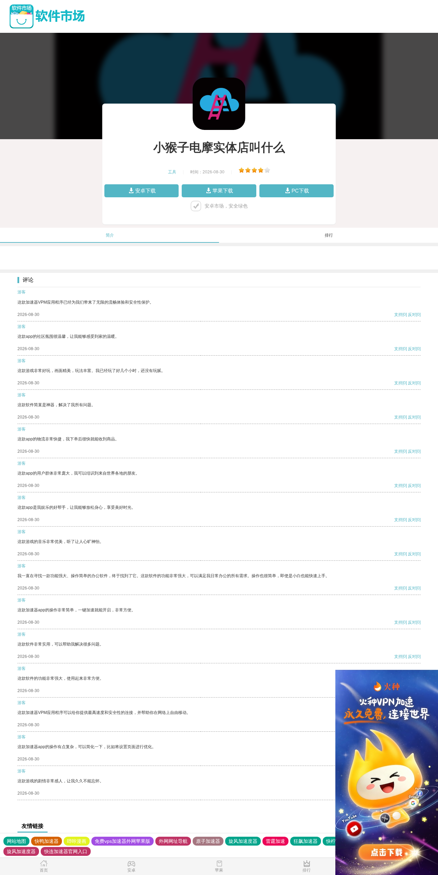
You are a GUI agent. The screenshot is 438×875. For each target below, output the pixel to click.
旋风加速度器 (243, 841)
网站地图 (16, 841)
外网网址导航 (173, 841)
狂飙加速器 (306, 841)
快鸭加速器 (47, 841)
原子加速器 (208, 841)
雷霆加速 (275, 841)
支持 (398, 314)
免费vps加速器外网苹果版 (122, 841)
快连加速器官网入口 (65, 851)
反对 (412, 314)
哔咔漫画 (76, 841)
